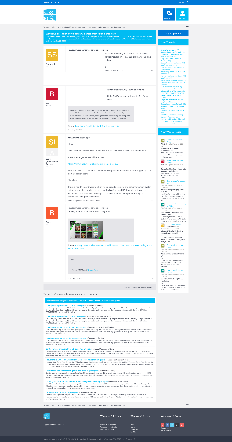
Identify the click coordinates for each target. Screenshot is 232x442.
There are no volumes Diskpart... (175, 161)
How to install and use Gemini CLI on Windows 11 (173, 77)
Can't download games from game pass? (62, 392)
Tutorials (133, 427)
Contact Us (165, 428)
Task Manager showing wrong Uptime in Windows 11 (172, 116)
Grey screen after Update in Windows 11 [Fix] (171, 59)
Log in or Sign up (51, 2)
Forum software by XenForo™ (65, 439)
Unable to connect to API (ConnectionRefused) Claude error (173, 51)
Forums (167, 18)
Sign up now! (173, 33)
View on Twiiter (92, 270)
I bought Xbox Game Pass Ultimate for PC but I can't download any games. (75, 359)
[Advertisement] (86, 67)
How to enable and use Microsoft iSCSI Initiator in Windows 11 (173, 120)
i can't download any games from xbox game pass (66, 327)
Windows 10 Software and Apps (135, 39)
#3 (152, 200)
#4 (152, 278)
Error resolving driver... (175, 224)
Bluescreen (134, 429)
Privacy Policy (166, 430)
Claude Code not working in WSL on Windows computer (173, 64)
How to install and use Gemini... (175, 271)
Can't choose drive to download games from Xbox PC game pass (72, 370)
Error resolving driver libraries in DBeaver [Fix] (172, 68)
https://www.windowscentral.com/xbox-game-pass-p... (93, 163)
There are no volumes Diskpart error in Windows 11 (172, 55)
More (173, 123)
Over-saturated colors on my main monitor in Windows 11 (171, 87)
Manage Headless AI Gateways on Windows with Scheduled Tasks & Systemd (173, 82)
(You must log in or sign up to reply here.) (138, 287)
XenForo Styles (107, 439)
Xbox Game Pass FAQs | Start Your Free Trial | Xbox (97, 126)
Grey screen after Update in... (176, 182)
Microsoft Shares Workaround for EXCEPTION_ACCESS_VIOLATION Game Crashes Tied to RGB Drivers (173, 94)
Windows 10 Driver (107, 429)
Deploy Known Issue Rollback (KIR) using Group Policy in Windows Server (173, 106)
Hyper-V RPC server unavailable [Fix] (172, 111)
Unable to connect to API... (175, 141)
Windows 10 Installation (109, 427)
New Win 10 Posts (171, 131)
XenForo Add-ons (93, 439)
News (132, 424)
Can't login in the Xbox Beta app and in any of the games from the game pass (77, 381)
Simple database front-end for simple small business (172, 100)
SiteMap (133, 432)
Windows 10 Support (108, 424)
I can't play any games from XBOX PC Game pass (65, 305)
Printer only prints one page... (175, 246)
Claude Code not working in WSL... (176, 205)
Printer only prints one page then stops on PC (173, 72)
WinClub (164, 144)
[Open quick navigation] (187, 27)
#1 (152, 71)
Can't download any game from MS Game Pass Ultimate (68, 349)
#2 (152, 130)
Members (181, 18)
